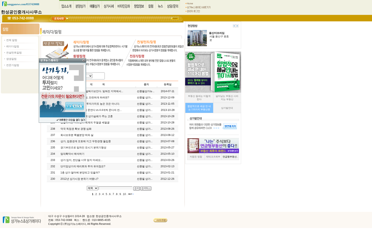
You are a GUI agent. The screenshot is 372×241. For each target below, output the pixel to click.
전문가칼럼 (12, 65)
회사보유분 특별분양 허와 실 (76, 135)
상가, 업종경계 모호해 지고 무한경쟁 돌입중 (85, 141)
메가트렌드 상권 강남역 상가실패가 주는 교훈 (86, 116)
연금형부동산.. (230, 156)
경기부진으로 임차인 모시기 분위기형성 (83, 147)
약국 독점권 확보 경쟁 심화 (75, 128)
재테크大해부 (213, 156)
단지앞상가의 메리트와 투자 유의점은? (82, 166)
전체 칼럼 (11, 40)
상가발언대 (227, 108)
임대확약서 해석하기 (72, 153)
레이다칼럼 (12, 46)
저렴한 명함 (196, 156)
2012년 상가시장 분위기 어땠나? (79, 178)
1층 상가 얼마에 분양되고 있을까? (80, 172)
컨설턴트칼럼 (14, 52)
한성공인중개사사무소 (21, 12)
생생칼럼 (11, 58)
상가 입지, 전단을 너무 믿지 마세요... (81, 160)
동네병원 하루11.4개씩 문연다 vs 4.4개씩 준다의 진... (91, 110)
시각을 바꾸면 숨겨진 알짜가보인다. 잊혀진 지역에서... (91, 91)
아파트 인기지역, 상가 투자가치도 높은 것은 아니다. (90, 103)
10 (124, 194)
